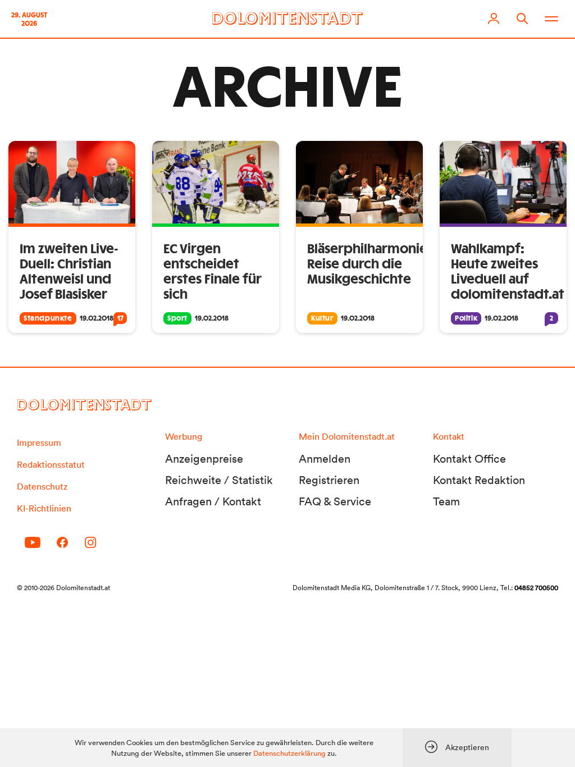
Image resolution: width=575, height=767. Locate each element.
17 (120, 318)
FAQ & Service (335, 501)
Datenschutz (42, 486)
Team (446, 501)
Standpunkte (48, 318)
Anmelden (324, 458)
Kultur (322, 318)
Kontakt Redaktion (479, 480)
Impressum (39, 442)
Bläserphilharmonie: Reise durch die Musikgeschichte (369, 264)
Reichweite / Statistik (219, 480)
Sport (177, 318)
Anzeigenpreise (204, 458)
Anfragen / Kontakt (213, 501)
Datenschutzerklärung (289, 753)
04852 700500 (536, 587)
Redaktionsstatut (51, 464)
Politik (466, 318)
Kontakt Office (469, 458)
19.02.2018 (96, 318)
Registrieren (329, 480)
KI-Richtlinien (44, 508)
